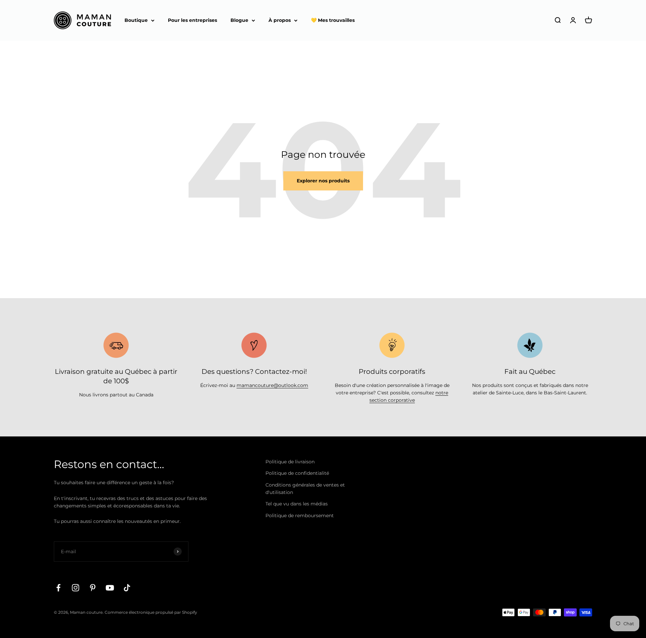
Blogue (239, 20)
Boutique (136, 20)
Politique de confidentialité (297, 473)
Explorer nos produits (323, 181)
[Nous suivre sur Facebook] (58, 587)
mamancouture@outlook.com (272, 385)
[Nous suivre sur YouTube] (109, 587)
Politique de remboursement (299, 515)
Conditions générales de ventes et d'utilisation (305, 488)
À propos (279, 20)
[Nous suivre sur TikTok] (127, 587)
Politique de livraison (290, 462)
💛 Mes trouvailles (333, 20)
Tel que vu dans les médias (296, 504)
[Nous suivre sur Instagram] (75, 587)
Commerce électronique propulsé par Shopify (151, 612)
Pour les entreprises (192, 20)
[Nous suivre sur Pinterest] (92, 587)
